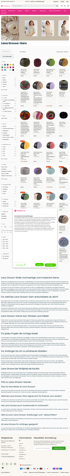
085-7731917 (5, 454)
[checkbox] (2, 65)
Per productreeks (7, 56)
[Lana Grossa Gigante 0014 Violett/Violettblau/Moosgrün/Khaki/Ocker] (38, 171)
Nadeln (27, 337)
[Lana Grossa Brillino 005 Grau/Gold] (63, 85)
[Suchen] (57, 6)
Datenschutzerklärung (19, 226)
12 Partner (35, 223)
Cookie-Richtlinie (30, 226)
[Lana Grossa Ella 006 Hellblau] (50, 196)
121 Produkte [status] (23, 51)
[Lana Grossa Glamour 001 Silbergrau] (25, 171)
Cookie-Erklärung (18, 231)
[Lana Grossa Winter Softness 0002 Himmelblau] (50, 171)
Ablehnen (39, 265)
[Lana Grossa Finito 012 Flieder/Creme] (50, 85)
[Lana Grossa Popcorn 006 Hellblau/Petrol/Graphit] (63, 145)
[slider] (2, 230)
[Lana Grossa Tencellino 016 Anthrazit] (38, 196)
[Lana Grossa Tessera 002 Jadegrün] (25, 196)
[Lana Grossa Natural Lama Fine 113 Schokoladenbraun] (63, 171)
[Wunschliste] (61, 5)
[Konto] (65, 6)
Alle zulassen (50, 265)
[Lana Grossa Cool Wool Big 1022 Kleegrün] (50, 62)
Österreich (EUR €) (26, 465)
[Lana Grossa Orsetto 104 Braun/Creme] (63, 219)
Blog (67, 1)
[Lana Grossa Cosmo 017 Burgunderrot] (38, 62)
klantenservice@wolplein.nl (8, 456)
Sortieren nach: (62, 51)
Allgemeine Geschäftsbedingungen (37, 472)
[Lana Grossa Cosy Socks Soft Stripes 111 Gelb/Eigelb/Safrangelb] (25, 145)
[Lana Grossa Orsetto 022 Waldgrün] (25, 62)
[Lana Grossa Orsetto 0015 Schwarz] (63, 115)
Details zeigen (19, 265)
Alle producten (6, 51)
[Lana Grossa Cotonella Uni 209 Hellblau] (63, 196)
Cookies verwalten (64, 472)
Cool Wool (11, 289)
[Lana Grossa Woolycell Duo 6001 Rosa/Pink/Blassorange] (50, 145)
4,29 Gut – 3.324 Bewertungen (37, 1)
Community (55, 1)
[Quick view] (29, 66)
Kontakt (62, 1)
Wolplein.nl (7, 472)
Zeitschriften (44, 355)
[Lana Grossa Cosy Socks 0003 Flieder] (38, 145)
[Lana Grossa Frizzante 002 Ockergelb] (63, 62)
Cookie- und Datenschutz (53, 472)
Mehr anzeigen (4, 89)
